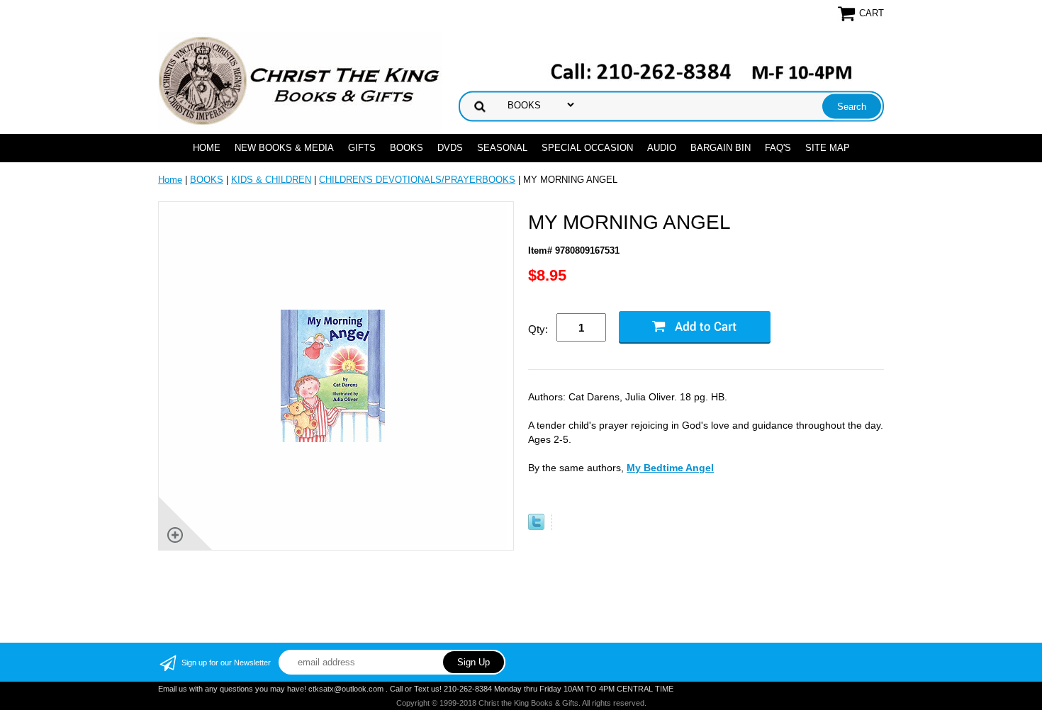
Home (206, 147)
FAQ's (778, 147)
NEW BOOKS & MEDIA (284, 147)
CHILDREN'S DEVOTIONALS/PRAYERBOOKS (417, 179)
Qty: (538, 329)
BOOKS (406, 147)
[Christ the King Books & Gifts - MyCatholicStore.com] (300, 81)
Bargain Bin (720, 147)
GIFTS (362, 147)
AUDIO (661, 147)
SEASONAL (502, 147)
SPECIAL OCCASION (587, 147)
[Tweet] (536, 527)
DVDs (450, 147)
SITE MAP (827, 147)
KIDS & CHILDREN (271, 179)
